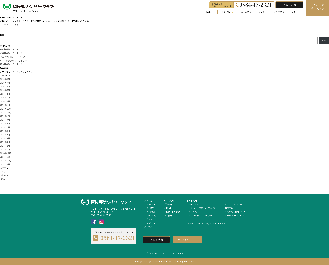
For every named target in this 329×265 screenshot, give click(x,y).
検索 (2, 34)
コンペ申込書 (194, 211)
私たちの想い (151, 204)
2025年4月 (5, 138)
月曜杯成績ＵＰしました (11, 64)
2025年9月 (5, 119)
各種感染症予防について (234, 215)
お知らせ (210, 12)
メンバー (4, 179)
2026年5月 (5, 90)
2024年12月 (5, 153)
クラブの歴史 (151, 215)
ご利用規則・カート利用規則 (200, 215)
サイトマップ (177, 253)
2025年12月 (5, 108)
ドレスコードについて (234, 204)
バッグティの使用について (235, 211)
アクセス (295, 12)
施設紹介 (150, 219)
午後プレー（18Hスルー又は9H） (202, 208)
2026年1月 (5, 104)
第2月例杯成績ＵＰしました (13, 56)
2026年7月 (5, 82)
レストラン (150, 223)
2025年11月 (5, 112)
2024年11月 (5, 156)
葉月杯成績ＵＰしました (11, 49)
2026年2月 (5, 101)
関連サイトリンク (171, 211)
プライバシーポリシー (156, 253)
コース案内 (246, 12)
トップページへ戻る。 (10, 24)
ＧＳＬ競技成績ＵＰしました (13, 60)
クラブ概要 (150, 211)
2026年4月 (5, 93)
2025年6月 (5, 130)
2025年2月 (5, 145)
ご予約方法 (193, 204)
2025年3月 (5, 142)
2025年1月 (5, 149)
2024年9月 (5, 164)
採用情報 (167, 215)
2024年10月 (5, 160)
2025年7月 (5, 127)
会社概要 (150, 208)
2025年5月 (5, 134)
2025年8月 (5, 123)
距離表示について (232, 208)
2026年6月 (5, 86)
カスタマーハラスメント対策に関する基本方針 (206, 223)
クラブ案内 (148, 200)
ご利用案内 (279, 12)
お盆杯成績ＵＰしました (11, 53)
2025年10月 (5, 116)
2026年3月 (5, 97)
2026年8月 (5, 79)
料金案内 (262, 12)
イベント (4, 171)
